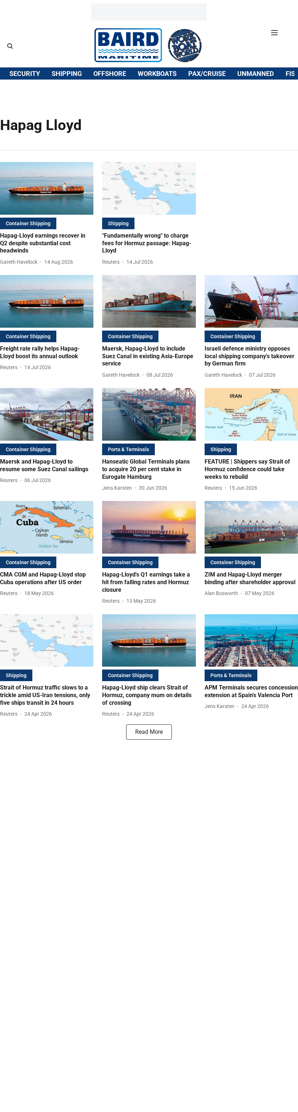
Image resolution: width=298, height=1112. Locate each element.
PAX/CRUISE (207, 73)
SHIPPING (67, 73)
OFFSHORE (109, 73)
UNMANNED (255, 73)
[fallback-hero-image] (46, 188)
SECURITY (24, 73)
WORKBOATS (157, 73)
